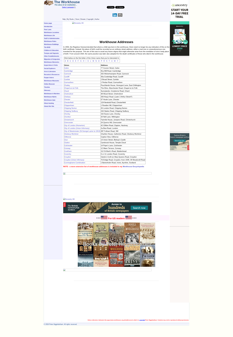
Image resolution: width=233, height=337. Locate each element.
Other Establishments (51, 56)
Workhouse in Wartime (52, 93)
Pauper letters (49, 77)
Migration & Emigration (52, 59)
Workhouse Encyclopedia (133, 166)
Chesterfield (68, 102)
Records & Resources (51, 74)
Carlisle (67, 79)
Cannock (67, 74)
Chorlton (67, 117)
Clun (66, 140)
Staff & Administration (51, 38)
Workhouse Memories (51, 62)
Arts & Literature (50, 71)
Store (77, 19)
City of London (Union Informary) (76, 128)
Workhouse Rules (50, 41)
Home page (48, 23)
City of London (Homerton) (74, 125)
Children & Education (51, 50)
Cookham (68, 151)
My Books (70, 19)
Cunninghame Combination (74, 163)
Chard (66, 91)
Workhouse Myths (50, 97)
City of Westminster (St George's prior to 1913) (82, 131)
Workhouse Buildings (51, 44)
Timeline (47, 87)
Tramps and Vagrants (51, 53)
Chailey (67, 85)
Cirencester (68, 122)
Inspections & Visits (51, 65)
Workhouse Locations (51, 32)
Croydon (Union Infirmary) (74, 160)
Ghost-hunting (49, 103)
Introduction (48, 26)
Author (97, 19)
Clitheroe (67, 137)
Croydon (67, 157)
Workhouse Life (49, 35)
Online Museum (49, 84)
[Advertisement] (179, 94)
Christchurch (69, 120)
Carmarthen (68, 82)
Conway (67, 148)
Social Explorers (49, 68)
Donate (82, 19)
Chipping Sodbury (71, 111)
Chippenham (69, 105)
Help (64, 19)
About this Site (49, 106)
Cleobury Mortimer (71, 134)
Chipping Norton (70, 108)
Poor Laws (47, 29)
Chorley (67, 114)
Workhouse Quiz (49, 100)
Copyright (90, 19)
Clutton (67, 143)
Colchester (68, 145)
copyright (142, 320)
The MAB (47, 47)
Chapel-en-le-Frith (71, 88)
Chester (67, 99)
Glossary (47, 90)
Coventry (67, 154)
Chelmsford (68, 94)
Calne (66, 68)
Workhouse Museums (51, 80)
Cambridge (68, 71)
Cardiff (66, 77)
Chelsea (67, 97)
